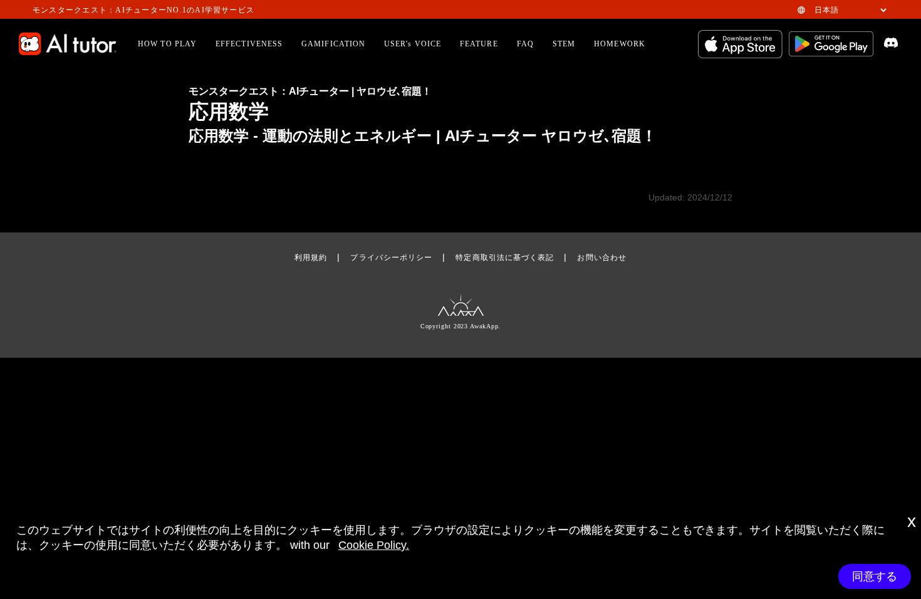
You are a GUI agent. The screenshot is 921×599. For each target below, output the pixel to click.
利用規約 (310, 257)
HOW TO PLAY (167, 43)
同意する (874, 576)
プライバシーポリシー (391, 257)
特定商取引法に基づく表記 (504, 257)
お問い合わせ (601, 257)
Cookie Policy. (373, 545)
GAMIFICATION (333, 43)
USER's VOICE (412, 43)
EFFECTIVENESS (249, 43)
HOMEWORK (619, 43)
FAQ (525, 43)
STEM (564, 43)
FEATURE (479, 43)
